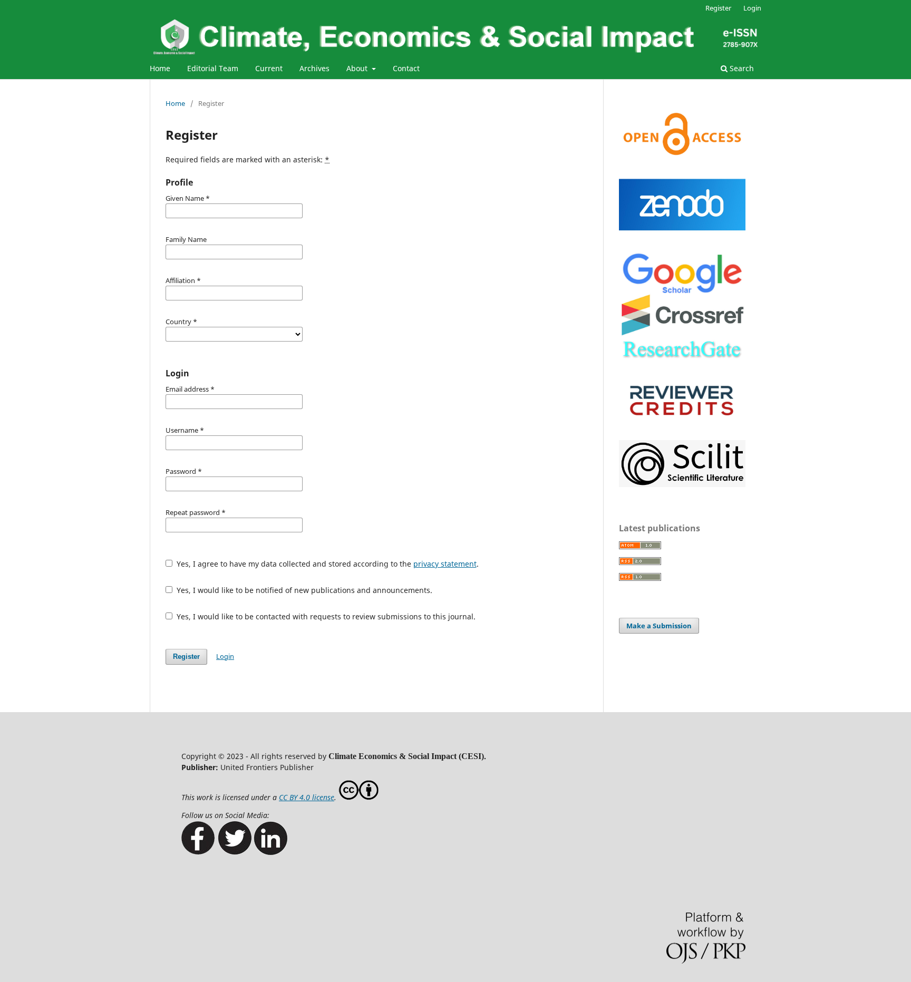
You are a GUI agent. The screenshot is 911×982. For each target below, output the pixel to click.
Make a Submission (659, 625)
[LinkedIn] (271, 852)
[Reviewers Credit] (682, 426)
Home (160, 68)
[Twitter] (234, 852)
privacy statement (445, 564)
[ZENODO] (682, 237)
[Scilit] (682, 484)
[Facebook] (198, 852)
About (358, 68)
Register (718, 8)
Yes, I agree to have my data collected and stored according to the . (327, 564)
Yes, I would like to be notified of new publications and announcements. (303, 590)
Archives (314, 68)
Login (752, 8)
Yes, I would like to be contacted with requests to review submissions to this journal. (325, 616)
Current (269, 68)
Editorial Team (212, 68)
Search (741, 68)
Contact (406, 68)
